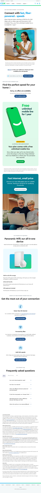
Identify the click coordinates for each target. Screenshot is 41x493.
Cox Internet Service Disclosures (21, 434)
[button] (35, 3)
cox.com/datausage (23, 469)
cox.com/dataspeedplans (14, 469)
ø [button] (15, 16)
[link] (20, 96)
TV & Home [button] (18, 3)
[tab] (4, 376)
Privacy (20, 487)
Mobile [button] (13, 3)
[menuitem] (8, 3)
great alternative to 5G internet (28, 313)
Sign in (9, 69)
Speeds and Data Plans (27, 429)
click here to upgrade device (14, 452)
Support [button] (24, 3)
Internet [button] (8, 3)
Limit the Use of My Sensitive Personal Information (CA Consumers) (20, 489)
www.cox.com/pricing (10, 419)
